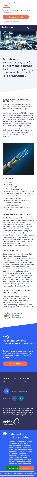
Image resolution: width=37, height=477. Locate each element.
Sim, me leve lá (16, 17)
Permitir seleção (26, 468)
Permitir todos (12, 468)
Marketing (20, 473)
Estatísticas (9, 473)
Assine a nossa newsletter (19, 391)
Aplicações (9, 34)
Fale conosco (15, 364)
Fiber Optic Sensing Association (14, 305)
